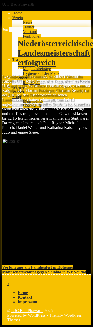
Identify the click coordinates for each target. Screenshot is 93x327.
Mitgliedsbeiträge (37, 69)
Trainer (28, 27)
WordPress (36, 315)
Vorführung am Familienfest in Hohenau (37, 267)
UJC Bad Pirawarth (27, 310)
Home (17, 13)
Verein (17, 17)
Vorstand (30, 31)
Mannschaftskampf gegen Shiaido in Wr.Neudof (44, 272)
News (27, 22)
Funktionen (32, 36)
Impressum (27, 302)
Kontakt (25, 297)
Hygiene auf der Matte (41, 73)
